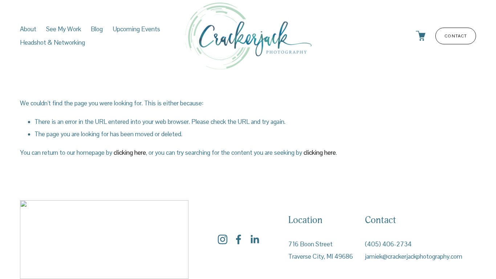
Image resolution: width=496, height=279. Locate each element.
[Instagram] (222, 239)
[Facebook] (238, 239)
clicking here (130, 153)
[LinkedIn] (254, 239)
